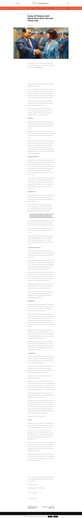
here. (38, 484)
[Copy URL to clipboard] (36, 498)
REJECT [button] (55, 516)
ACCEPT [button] (50, 516)
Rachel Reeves (35, 492)
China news (29, 13)
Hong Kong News (33, 13)
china (29, 492)
